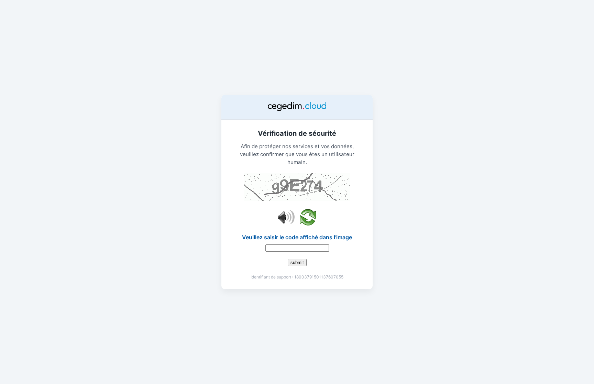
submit (297, 262)
